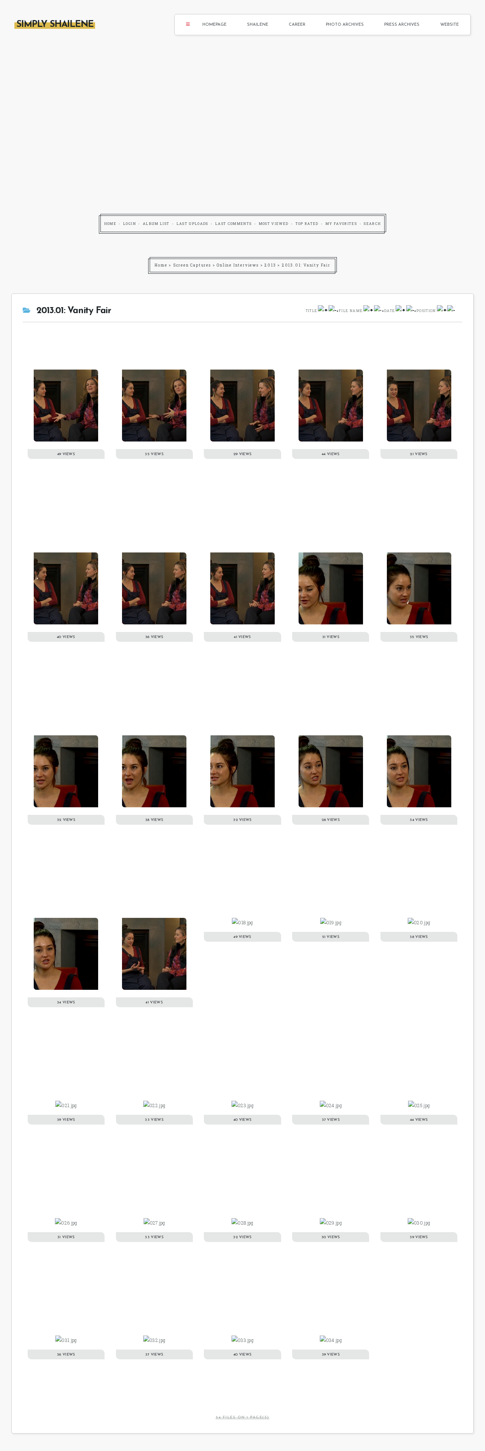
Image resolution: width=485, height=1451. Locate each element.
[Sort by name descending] (378, 310)
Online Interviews (238, 265)
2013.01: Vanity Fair (306, 265)
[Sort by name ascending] (368, 310)
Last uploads (192, 224)
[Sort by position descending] (451, 310)
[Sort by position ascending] (442, 310)
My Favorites (341, 224)
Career (297, 25)
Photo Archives (345, 25)
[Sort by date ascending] (400, 310)
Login (129, 224)
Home (110, 224)
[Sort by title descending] (332, 310)
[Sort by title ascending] (323, 310)
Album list (156, 224)
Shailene (257, 25)
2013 (270, 265)
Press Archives (401, 25)
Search (372, 224)
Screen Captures (192, 265)
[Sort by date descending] (410, 310)
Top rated (307, 224)
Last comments (233, 224)
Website (449, 25)
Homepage (214, 25)
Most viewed (274, 224)
